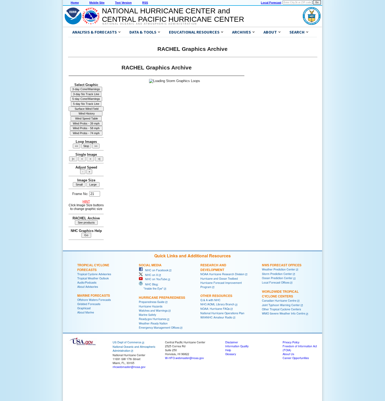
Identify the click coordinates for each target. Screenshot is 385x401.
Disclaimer (231, 368)
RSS (145, 2)
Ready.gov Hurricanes (152, 344)
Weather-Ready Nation (153, 349)
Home (75, 2)
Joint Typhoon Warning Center (281, 330)
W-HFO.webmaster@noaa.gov (184, 384)
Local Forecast (271, 2)
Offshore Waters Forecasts (94, 325)
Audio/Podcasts (86, 308)
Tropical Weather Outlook (93, 304)
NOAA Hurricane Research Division (222, 300)
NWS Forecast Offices (281, 290)
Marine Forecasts (93, 321)
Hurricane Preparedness (162, 323)
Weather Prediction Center (278, 295)
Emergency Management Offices (159, 353)
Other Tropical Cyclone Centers (281, 335)
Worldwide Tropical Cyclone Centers (280, 319)
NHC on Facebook (155, 296)
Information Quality (237, 372)
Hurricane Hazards (150, 332)
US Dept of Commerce (127, 368)
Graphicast (84, 334)
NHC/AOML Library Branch (217, 330)
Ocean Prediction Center (277, 304)
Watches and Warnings (153, 336)
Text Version (123, 2)
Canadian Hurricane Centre (279, 326)
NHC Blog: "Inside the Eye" (151, 312)
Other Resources (216, 321)
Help (228, 376)
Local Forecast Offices (275, 308)
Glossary (230, 380)
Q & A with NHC (210, 326)
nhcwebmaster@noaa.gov (129, 392)
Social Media (150, 290)
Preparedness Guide (151, 327)
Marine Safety (147, 340)
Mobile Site (96, 2)
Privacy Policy (291, 368)
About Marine (85, 338)
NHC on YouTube (155, 305)
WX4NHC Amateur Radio (216, 343)
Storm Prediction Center (277, 299)
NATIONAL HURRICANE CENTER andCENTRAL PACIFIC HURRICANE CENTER (173, 15)
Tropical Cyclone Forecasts (93, 293)
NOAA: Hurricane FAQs (215, 334)
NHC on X (150, 300)
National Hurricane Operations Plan (222, 338)
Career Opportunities (296, 384)
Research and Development (213, 293)
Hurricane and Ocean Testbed (219, 304)
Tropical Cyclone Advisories (94, 300)
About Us (288, 380)
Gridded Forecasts (88, 330)
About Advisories (87, 312)
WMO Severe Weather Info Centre (283, 339)
